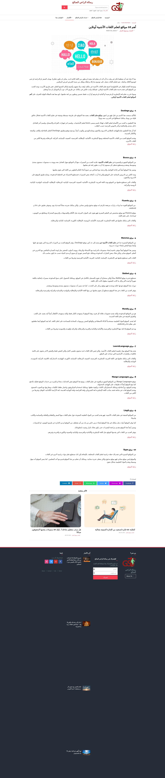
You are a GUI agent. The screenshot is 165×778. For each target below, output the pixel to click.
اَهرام (98, 10)
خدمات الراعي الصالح (81, 17)
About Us (129, 576)
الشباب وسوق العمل (130, 532)
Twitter (102, 483)
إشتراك (105, 577)
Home (60, 571)
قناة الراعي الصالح (96, 17)
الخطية (90, 10)
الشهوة (94, 10)
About (43, 571)
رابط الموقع (131, 144)
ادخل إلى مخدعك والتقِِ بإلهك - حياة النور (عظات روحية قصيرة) (74, 624)
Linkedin (65, 483)
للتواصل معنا (59, 17)
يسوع (101, 10)
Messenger (115, 483)
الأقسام (69, 17)
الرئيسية (107, 17)
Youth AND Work (125, 22)
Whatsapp (89, 483)
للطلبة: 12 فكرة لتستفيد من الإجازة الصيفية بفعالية (115, 529)
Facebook (129, 483)
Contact (50, 571)
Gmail (77, 483)
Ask (55, 571)
